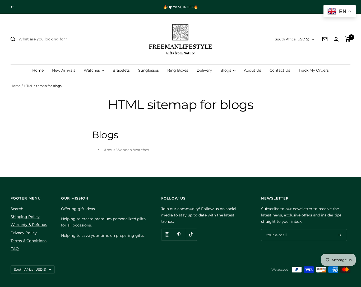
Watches (92, 70)
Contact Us (280, 70)
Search (17, 208)
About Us (252, 70)
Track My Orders (314, 70)
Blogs (226, 70)
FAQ (15, 248)
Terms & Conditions (29, 240)
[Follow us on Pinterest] (179, 234)
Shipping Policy (25, 216)
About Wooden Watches (126, 149)
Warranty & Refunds (29, 224)
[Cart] (347, 39)
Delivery (204, 70)
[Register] (340, 235)
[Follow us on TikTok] (191, 234)
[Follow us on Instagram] (167, 234)
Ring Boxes (177, 70)
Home (38, 70)
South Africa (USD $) (292, 39)
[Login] (336, 39)
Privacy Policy (24, 232)
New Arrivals (63, 70)
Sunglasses (148, 70)
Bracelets (121, 70)
